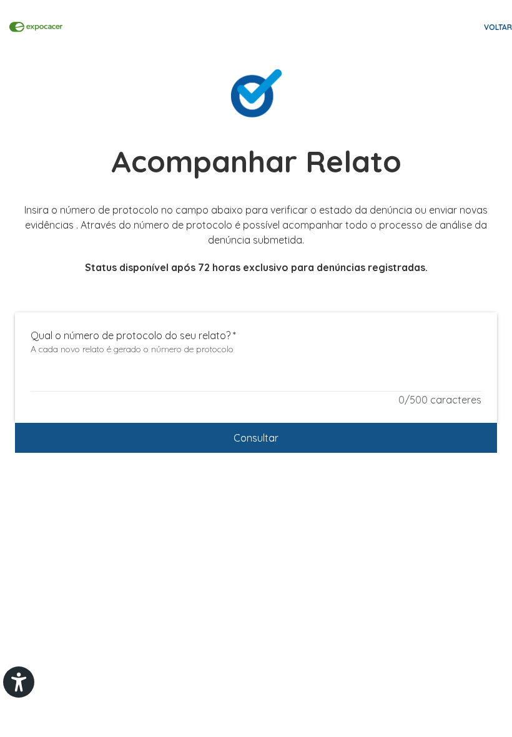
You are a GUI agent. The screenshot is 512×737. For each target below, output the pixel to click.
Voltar (498, 27)
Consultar (256, 438)
